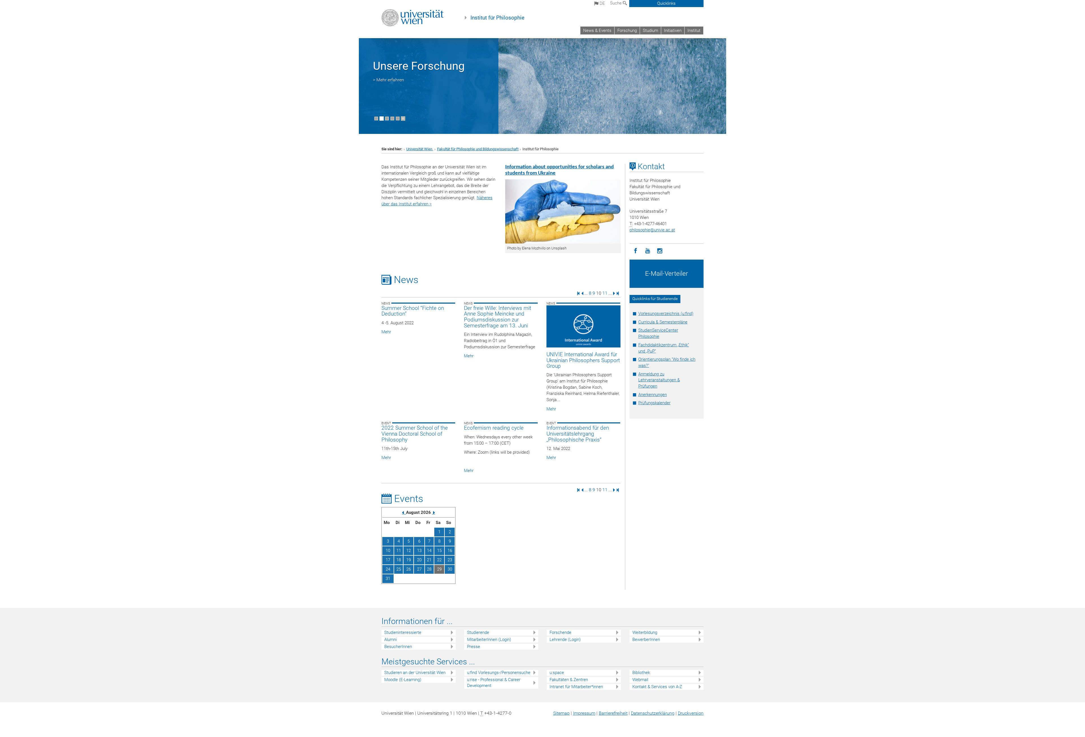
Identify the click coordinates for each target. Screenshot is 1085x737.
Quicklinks (666, 3)
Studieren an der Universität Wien (415, 672)
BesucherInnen (398, 646)
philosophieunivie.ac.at (652, 229)
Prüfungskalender (654, 402)
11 (604, 293)
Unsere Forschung (419, 66)
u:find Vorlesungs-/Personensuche (498, 672)
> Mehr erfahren (388, 79)
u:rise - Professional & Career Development (493, 682)
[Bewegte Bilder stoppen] (403, 118)
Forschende (560, 632)
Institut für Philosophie (497, 18)
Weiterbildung (644, 632)
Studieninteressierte (402, 632)
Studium (650, 30)
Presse (473, 646)
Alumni (390, 639)
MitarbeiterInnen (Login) (489, 639)
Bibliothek (641, 672)
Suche (616, 3)
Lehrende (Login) (565, 639)
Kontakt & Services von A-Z (657, 686)
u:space (557, 672)
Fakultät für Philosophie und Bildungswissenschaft (477, 149)
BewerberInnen (646, 639)
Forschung (627, 30)
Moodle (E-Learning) (402, 679)
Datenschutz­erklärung (652, 713)
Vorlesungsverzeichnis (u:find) (665, 313)
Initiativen (673, 30)
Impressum (584, 713)
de (601, 3)
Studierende (478, 632)
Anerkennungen (652, 394)
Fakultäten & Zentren (569, 679)
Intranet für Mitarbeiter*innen (576, 686)
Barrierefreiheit (613, 713)
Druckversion (691, 713)
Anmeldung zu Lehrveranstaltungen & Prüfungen (659, 380)
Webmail (640, 679)
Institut (693, 30)
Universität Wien (419, 149)
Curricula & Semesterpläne (662, 322)
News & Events (597, 30)
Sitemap (561, 713)
